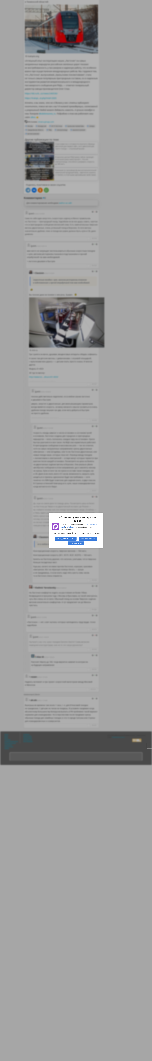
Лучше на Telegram (88, 539)
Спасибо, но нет (76, 543)
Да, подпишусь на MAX (65, 539)
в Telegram (71, 527)
